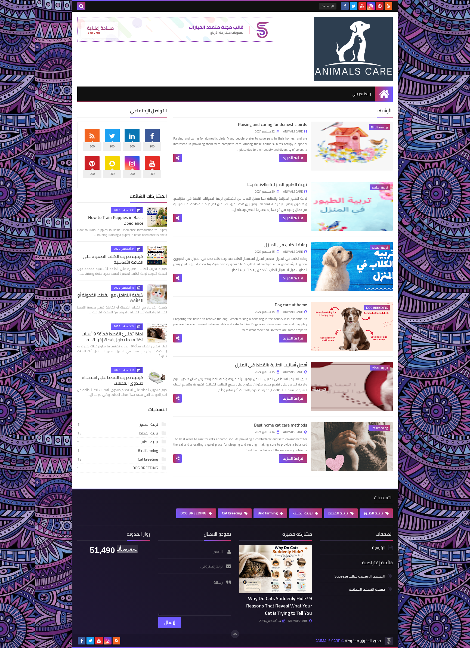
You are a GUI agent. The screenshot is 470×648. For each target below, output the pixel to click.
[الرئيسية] (384, 94)
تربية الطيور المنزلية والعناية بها (277, 184)
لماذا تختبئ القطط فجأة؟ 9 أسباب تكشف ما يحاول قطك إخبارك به (112, 337)
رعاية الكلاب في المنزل (285, 244)
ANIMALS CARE (298, 621)
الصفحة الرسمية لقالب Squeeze (360, 576)
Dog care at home (291, 305)
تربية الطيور (118, 424)
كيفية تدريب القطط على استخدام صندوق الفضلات (112, 380)
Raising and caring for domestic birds (272, 124)
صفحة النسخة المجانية (367, 589)
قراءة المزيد (293, 157)
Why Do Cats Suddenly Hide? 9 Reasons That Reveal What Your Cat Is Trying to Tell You (279, 606)
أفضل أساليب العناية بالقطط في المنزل (271, 365)
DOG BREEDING (118, 467)
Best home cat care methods (280, 425)
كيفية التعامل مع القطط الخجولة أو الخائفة (110, 298)
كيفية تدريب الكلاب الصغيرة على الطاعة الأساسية (113, 259)
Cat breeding (118, 459)
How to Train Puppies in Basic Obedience (115, 220)
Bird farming (118, 450)
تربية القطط (118, 433)
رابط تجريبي (361, 93)
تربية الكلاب (118, 441)
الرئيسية (328, 6)
